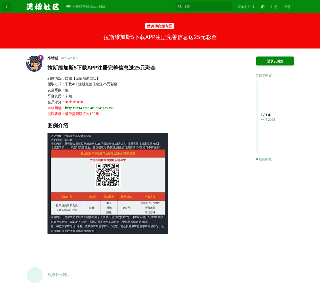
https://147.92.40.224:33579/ (89, 108)
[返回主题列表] (6, 6)
